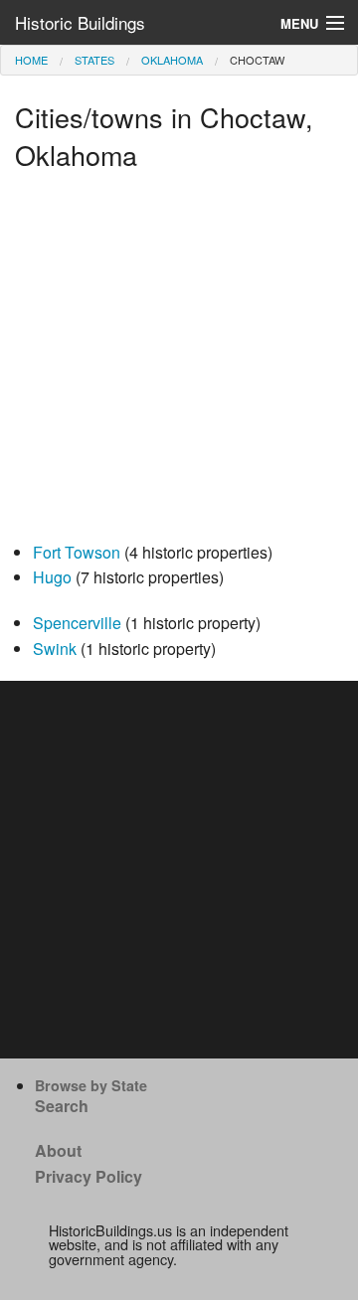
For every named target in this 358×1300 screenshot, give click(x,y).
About (58, 1150)
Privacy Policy (88, 1176)
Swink (55, 648)
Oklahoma (172, 60)
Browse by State (91, 1085)
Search (62, 1105)
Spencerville (77, 622)
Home (31, 60)
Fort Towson (76, 552)
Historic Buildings (80, 22)
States (94, 60)
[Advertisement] (179, 361)
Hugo (52, 577)
